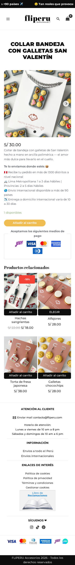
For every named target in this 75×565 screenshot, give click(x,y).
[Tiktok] (37, 527)
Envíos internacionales (37, 456)
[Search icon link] (58, 19)
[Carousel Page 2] (40, 131)
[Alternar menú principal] (8, 19)
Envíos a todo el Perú (38, 451)
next (66, 104)
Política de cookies (37, 473)
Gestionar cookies (37, 487)
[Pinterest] (43, 527)
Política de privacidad (37, 478)
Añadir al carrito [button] (20, 312)
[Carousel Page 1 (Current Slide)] (34, 131)
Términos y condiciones (37, 482)
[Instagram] (31, 527)
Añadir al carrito (25, 222)
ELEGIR (54, 312)
